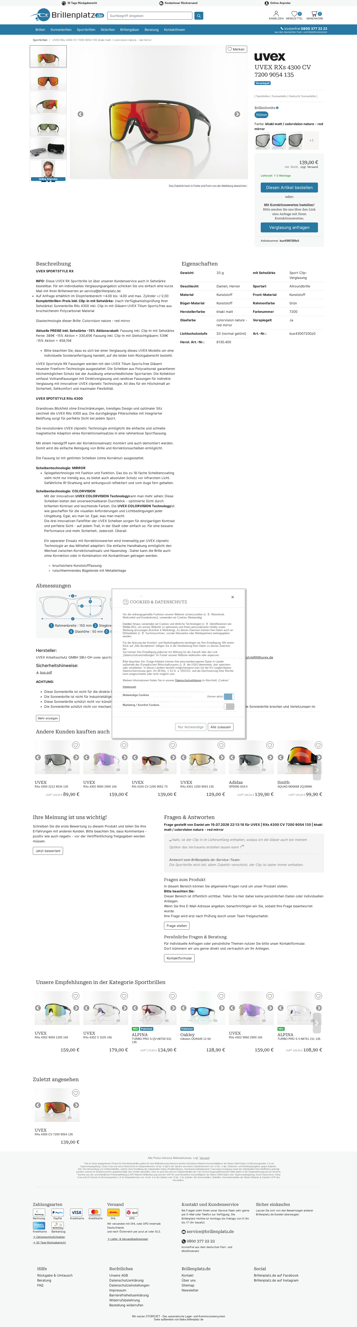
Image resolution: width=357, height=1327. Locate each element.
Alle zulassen (221, 727)
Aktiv (229, 696)
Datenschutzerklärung (188, 680)
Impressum (129, 686)
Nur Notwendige (190, 727)
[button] (229, 696)
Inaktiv (230, 706)
